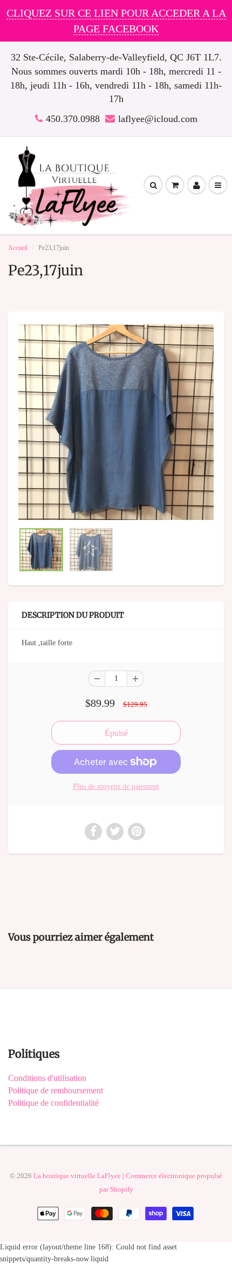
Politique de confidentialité (53, 1102)
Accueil (18, 248)
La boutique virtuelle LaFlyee (77, 1176)
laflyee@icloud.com (157, 118)
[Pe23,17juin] (116, 422)
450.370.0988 (73, 118)
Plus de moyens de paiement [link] (116, 786)
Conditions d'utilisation (47, 1078)
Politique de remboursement (55, 1090)
